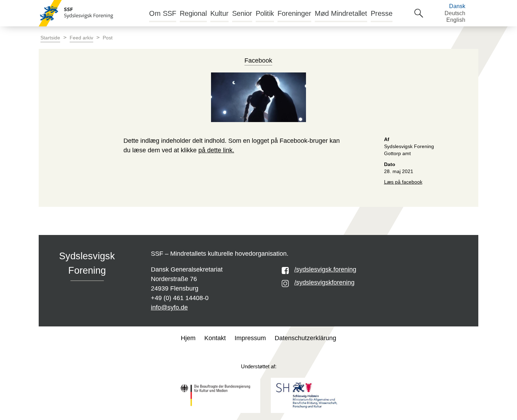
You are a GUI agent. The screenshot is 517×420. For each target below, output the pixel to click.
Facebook (258, 60)
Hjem (188, 338)
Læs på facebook (403, 182)
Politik (265, 13)
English (455, 20)
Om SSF (162, 13)
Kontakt (215, 338)
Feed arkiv (81, 37)
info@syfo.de (169, 307)
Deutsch (455, 13)
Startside (50, 37)
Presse (381, 13)
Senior (242, 13)
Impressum (250, 338)
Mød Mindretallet (341, 13)
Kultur (219, 13)
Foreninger (294, 13)
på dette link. (216, 150)
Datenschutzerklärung (305, 338)
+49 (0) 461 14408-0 (180, 297)
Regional (193, 13)
